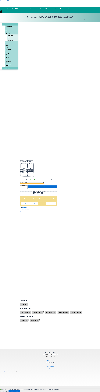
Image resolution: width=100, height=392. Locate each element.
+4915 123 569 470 (51, 203)
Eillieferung (17, 8)
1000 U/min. (10, 40)
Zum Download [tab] (25, 209)
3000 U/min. (10, 35)
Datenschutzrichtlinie (50, 359)
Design (22, 180)
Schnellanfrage (56, 8)
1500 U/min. (10, 37)
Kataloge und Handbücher (45, 8)
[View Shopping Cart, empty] (1, 12)
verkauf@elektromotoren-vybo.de (29, 203)
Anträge (12, 8)
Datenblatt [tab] (24, 207)
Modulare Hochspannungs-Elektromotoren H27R (8, 62)
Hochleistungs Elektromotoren (8, 49)
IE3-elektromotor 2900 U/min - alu (52, 19)
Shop (8, 8)
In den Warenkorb (42, 186)
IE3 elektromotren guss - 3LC (8, 44)
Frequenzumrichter (34, 8)
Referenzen (62, 8)
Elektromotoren (25, 8)
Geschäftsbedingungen (50, 360)
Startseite (17, 19)
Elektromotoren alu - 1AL (8, 27)
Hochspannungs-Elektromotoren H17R (8, 55)
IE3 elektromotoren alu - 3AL (37, 19)
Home (4, 8)
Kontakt (68, 8)
